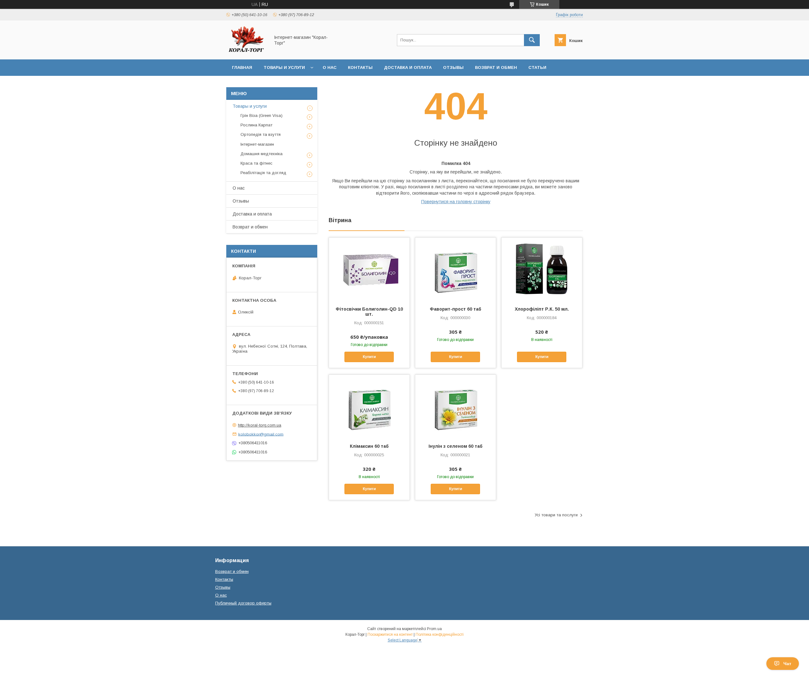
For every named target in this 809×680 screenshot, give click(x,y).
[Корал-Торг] (246, 51)
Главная (242, 67)
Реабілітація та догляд (263, 172)
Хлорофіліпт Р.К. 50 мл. (542, 309)
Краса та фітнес (256, 163)
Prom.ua (434, 629)
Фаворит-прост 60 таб (455, 309)
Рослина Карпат (256, 125)
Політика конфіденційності (440, 634)
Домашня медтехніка (261, 153)
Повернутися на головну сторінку (455, 201)
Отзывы (453, 67)
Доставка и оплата (408, 67)
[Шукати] (532, 40)
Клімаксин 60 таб (369, 446)
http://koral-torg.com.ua (259, 425)
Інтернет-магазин (257, 144)
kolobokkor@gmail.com (260, 434)
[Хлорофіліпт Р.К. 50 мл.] (542, 269)
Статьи (537, 67)
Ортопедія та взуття (260, 134)
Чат (787, 663)
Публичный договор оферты (243, 603)
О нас (330, 67)
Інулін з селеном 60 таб (456, 446)
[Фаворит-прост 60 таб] (455, 269)
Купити (369, 357)
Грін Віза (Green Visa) (261, 115)
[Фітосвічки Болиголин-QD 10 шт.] (369, 269)
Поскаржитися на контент (390, 634)
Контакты (360, 67)
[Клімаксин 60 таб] (369, 406)
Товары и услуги (284, 67)
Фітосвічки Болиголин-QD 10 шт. (369, 312)
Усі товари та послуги (556, 515)
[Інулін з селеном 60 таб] (455, 406)
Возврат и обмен (496, 67)
